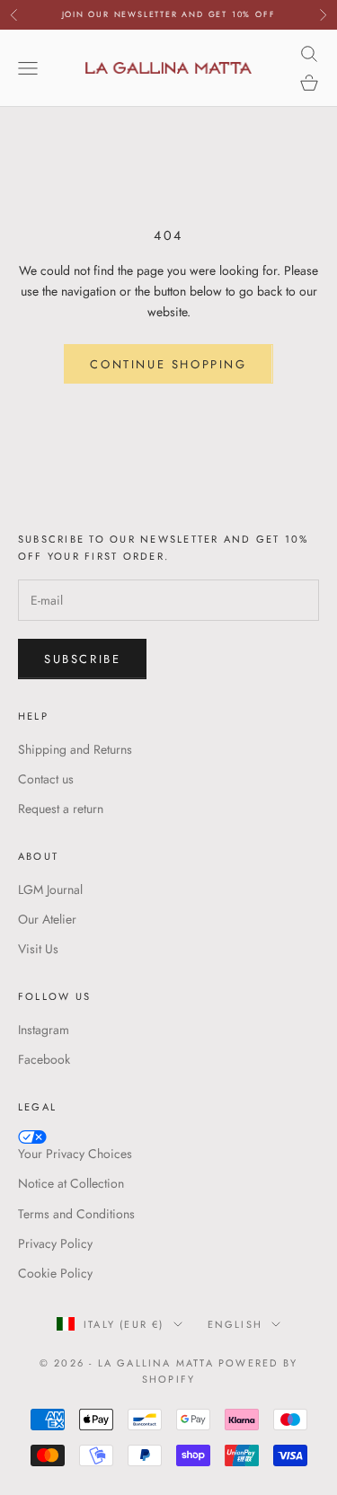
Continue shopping (168, 364)
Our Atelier (47, 919)
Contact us (46, 779)
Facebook (44, 1059)
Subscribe (82, 659)
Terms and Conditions (76, 1214)
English (235, 1324)
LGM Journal (50, 889)
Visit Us (38, 949)
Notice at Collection (71, 1183)
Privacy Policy (55, 1243)
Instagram (43, 1030)
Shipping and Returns (75, 749)
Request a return (60, 809)
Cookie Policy (55, 1273)
